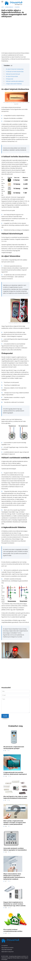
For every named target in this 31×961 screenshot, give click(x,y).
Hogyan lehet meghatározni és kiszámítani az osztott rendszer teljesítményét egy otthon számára (14, 903)
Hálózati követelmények (13, 74)
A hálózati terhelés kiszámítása (14, 71)
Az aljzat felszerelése (12, 76)
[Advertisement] (15, 35)
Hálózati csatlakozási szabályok (15, 81)
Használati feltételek (6, 949)
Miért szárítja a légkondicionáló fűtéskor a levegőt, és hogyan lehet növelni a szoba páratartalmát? (14, 822)
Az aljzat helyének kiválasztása (14, 69)
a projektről (4, 945)
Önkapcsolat (9, 79)
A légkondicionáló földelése (14, 83)
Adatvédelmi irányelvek (7, 951)
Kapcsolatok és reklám (7, 947)
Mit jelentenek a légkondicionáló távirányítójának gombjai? (13, 747)
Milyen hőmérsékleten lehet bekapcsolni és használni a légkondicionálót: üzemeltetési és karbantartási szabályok (14, 876)
